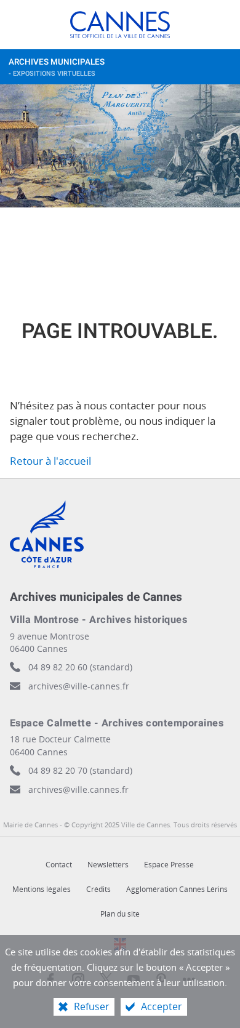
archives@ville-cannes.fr (78, 686)
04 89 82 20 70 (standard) (80, 770)
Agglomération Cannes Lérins (177, 889)
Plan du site (120, 914)
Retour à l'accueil (50, 461)
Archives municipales (57, 67)
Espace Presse (169, 864)
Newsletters (108, 864)
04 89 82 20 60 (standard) (80, 667)
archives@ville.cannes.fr (78, 789)
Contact (59, 864)
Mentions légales (41, 889)
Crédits (98, 889)
